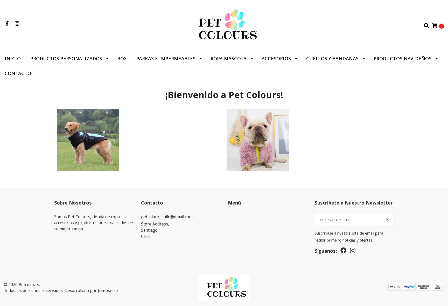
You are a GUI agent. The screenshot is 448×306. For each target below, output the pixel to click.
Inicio (13, 58)
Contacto (18, 73)
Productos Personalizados (66, 58)
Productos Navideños (402, 58)
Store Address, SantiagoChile (155, 230)
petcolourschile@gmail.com (167, 217)
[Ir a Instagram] (17, 23)
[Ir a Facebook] (7, 23)
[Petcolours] (224, 25)
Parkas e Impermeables (165, 58)
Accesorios (276, 58)
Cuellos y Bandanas (332, 58)
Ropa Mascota (229, 58)
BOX (122, 58)
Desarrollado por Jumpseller (91, 290)
